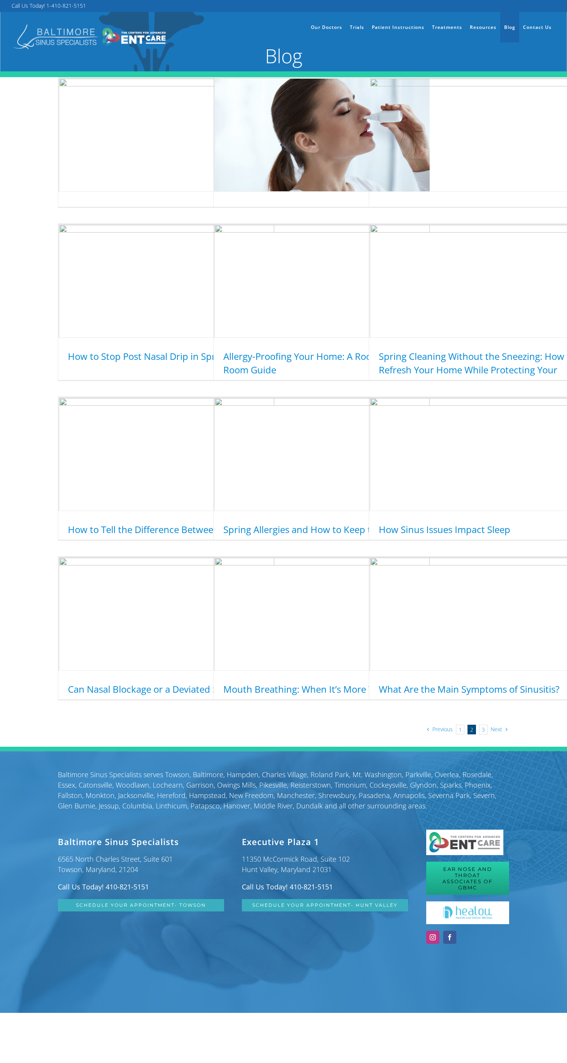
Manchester (296, 795)
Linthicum (171, 805)
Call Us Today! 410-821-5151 (103, 886)
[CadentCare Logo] (464, 833)
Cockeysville (388, 785)
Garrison (200, 785)
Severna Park (449, 795)
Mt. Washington (377, 774)
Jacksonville (136, 795)
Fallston (70, 795)
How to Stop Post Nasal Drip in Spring (148, 356)
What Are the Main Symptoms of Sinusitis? (469, 689)
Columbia (137, 805)
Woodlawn (132, 785)
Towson (177, 774)
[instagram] (432, 937)
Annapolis (409, 795)
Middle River (273, 805)
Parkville (418, 774)
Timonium (350, 785)
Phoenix (478, 785)
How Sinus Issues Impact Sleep (444, 529)
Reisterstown (310, 785)
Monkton (100, 795)
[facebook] (449, 937)
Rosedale (476, 774)
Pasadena (374, 795)
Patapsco (205, 805)
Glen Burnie (76, 805)
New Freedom (251, 795)
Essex (66, 785)
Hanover (236, 805)
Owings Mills (236, 785)
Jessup (109, 805)
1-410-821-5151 (66, 5)
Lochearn (168, 785)
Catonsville (95, 785)
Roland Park (329, 774)
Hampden (242, 774)
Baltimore (208, 774)
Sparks (450, 785)
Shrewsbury (336, 795)
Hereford (171, 795)
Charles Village (284, 774)
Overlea (447, 774)
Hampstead (207, 795)
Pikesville (273, 785)
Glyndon (423, 785)
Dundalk (309, 805)
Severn (484, 795)
